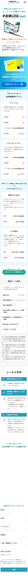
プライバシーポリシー (10, 561)
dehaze (24, 2)
